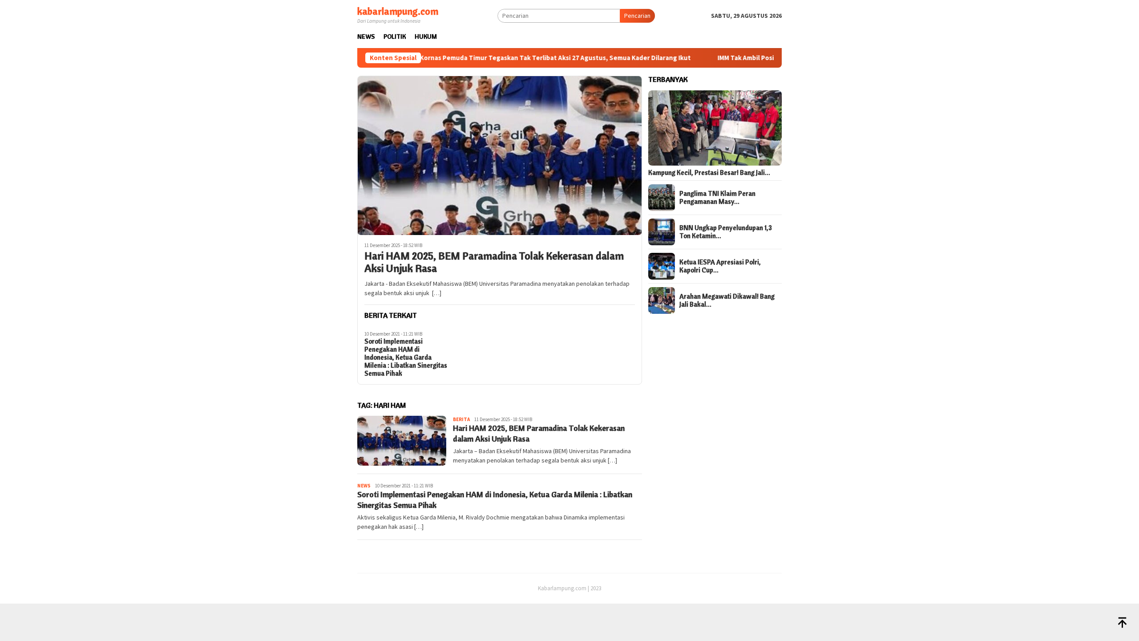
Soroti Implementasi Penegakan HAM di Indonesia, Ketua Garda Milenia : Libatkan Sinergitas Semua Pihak (405, 357)
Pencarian (637, 16)
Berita (461, 419)
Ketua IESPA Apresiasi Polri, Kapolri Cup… (720, 266)
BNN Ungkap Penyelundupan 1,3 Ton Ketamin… (725, 232)
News (364, 486)
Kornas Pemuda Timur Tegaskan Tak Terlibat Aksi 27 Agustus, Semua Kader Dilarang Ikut (523, 58)
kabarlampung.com (397, 11)
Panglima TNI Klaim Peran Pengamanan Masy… (717, 198)
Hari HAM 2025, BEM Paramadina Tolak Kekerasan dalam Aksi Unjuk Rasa (494, 262)
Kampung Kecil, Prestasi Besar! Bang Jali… (709, 173)
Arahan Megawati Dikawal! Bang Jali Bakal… (727, 300)
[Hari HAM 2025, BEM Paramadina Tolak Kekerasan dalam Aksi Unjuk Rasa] (499, 155)
